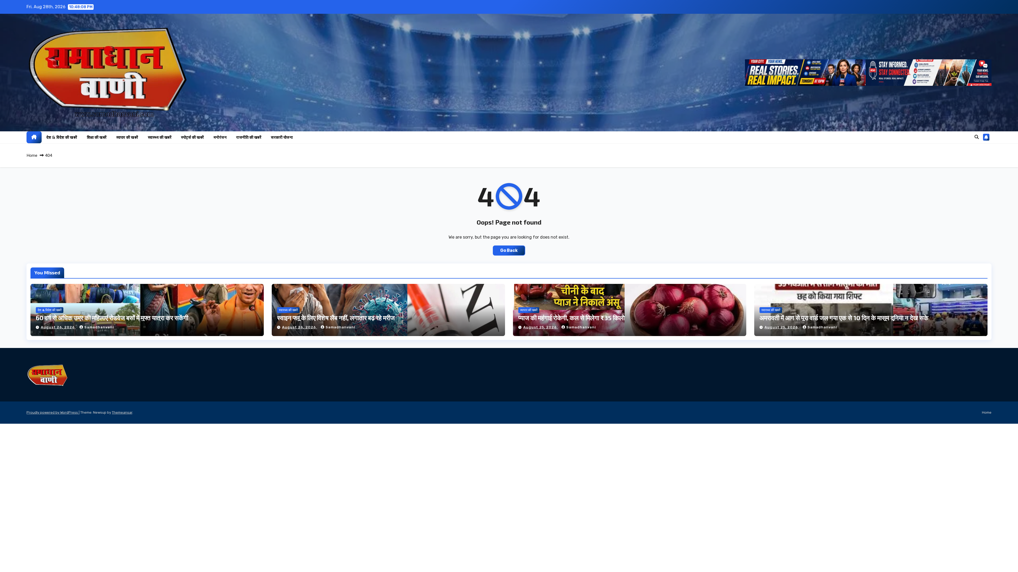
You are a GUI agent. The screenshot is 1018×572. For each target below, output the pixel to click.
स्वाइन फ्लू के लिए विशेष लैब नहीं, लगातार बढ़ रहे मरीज (336, 317)
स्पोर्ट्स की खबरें (192, 137)
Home (32, 155)
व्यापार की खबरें (127, 137)
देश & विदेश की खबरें (61, 137)
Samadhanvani (99, 327)
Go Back (509, 250)
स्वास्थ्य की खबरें (160, 137)
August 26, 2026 (58, 327)
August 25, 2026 (540, 327)
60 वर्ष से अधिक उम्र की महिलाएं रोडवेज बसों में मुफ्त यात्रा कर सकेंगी (112, 317)
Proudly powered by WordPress (53, 412)
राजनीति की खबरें (248, 137)
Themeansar (122, 412)
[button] (977, 137)
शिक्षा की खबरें (97, 137)
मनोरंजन (220, 137)
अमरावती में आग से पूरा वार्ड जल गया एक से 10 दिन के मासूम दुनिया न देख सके (844, 317)
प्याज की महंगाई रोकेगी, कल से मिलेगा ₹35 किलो (571, 317)
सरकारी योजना (282, 137)
